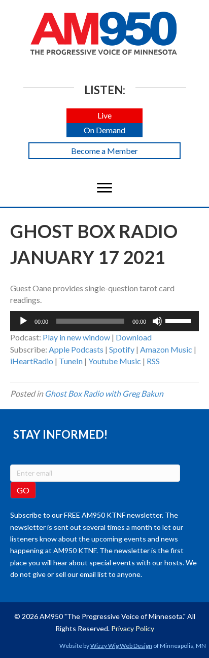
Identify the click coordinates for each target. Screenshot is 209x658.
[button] (104, 115)
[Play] (23, 321)
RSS (153, 361)
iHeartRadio (31, 361)
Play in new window (76, 337)
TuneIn (71, 361)
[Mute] (157, 321)
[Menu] (104, 188)
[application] (104, 321)
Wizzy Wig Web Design (121, 645)
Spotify (121, 349)
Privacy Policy (132, 628)
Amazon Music (166, 349)
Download (134, 337)
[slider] (179, 320)
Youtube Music (114, 361)
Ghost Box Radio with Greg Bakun (104, 393)
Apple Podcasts (76, 349)
